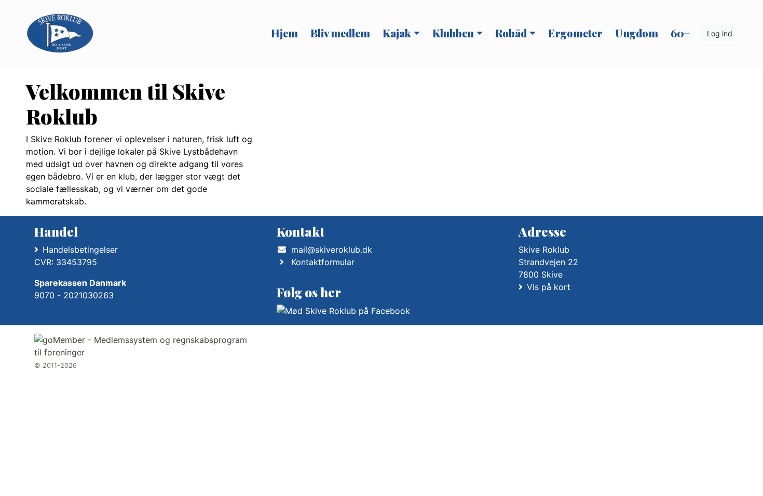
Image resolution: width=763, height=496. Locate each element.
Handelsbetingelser (80, 249)
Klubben (453, 33)
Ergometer (575, 33)
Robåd (511, 33)
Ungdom (636, 33)
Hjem (284, 33)
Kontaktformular (323, 262)
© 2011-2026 (55, 365)
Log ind (719, 33)
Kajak (397, 33)
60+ (680, 33)
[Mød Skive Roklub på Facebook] (343, 311)
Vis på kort (548, 287)
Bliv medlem (340, 33)
